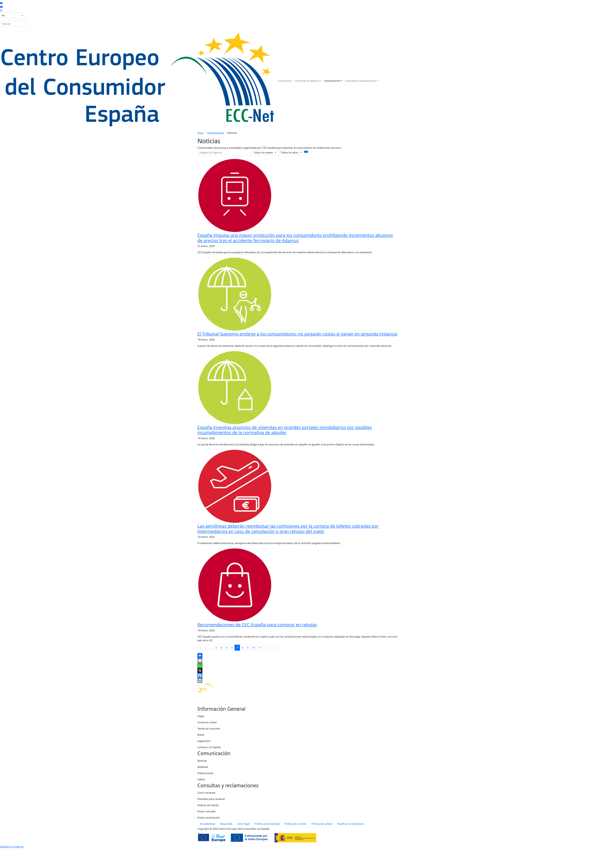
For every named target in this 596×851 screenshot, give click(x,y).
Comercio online (207, 722)
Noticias (202, 760)
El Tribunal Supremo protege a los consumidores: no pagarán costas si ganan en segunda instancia (297, 334)
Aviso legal (243, 824)
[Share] (298, 655)
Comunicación (332, 80)
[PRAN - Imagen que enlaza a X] (1, 10)
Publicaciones (205, 773)
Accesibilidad (207, 824)
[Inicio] (137, 81)
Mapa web (226, 824)
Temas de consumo (208, 728)
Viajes (200, 716)
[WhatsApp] (298, 665)
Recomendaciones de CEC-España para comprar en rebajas (257, 624)
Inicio (200, 133)
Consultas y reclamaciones (360, 80)
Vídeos (201, 779)
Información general (307, 80)
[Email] (298, 660)
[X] (298, 670)
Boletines (202, 767)
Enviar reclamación (208, 817)
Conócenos (284, 80)
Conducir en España (209, 747)
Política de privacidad (267, 824)
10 (253, 647)
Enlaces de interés (208, 805)
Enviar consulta (206, 811)
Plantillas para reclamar (211, 799)
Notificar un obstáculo (350, 824)
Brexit (200, 735)
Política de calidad (321, 824)
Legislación (203, 741)
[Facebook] (298, 675)
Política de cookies (295, 824)
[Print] (298, 680)
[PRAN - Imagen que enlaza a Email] (1, 3)
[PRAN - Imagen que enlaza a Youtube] (1, 7)
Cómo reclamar (206, 792)
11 (260, 647)
